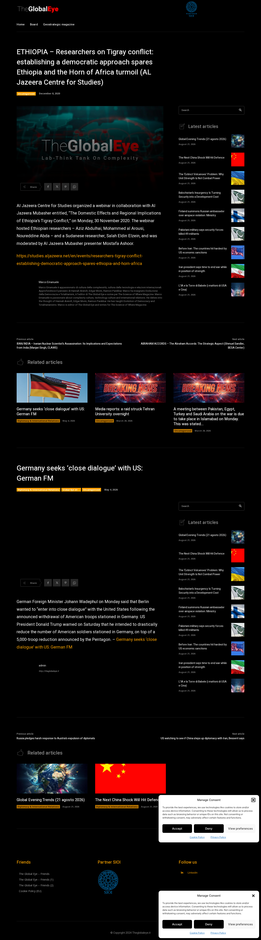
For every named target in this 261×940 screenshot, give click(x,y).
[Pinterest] (65, 187)
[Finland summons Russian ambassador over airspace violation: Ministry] (237, 215)
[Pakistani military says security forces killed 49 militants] (237, 234)
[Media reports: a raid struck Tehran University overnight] (130, 388)
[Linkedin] (182, 872)
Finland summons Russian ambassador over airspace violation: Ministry (202, 213)
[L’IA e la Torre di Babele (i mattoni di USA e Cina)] (237, 289)
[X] (57, 187)
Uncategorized (26, 93)
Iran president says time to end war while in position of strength (203, 269)
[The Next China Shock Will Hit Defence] (237, 159)
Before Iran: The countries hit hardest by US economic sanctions (203, 251)
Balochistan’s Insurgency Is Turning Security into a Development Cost (200, 195)
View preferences (240, 924)
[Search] (240, 110)
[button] (253, 896)
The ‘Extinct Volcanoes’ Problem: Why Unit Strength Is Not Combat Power (201, 176)
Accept (177, 924)
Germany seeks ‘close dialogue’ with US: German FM (51, 411)
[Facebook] (48, 187)
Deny (208, 924)
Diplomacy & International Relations (38, 420)
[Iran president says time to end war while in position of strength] (237, 271)
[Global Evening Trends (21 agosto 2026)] (237, 141)
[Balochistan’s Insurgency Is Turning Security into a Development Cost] (237, 196)
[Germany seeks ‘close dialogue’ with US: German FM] (52, 388)
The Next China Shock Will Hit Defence (202, 158)
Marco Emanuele (49, 282)
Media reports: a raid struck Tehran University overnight (125, 411)
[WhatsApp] (74, 187)
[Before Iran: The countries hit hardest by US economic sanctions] (237, 252)
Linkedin (193, 872)
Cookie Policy (197, 932)
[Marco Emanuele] (26, 293)
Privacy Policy (218, 932)
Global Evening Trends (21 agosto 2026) (202, 139)
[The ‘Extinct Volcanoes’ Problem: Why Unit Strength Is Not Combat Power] (237, 178)
